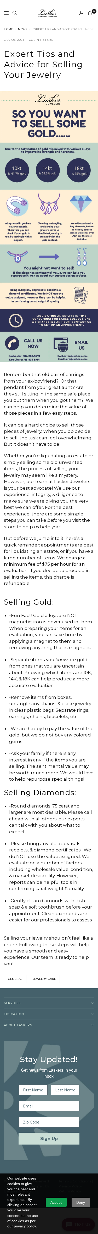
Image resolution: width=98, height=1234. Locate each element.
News (22, 29)
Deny (80, 1202)
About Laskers (18, 1025)
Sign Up (49, 1138)
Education (14, 1014)
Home (8, 29)
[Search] (14, 13)
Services (12, 1003)
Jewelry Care (44, 979)
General (15, 979)
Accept (56, 1202)
